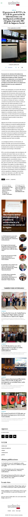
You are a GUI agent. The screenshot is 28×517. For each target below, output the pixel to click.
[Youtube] (14, 436)
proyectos (13, 179)
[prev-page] (21, 202)
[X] (10, 436)
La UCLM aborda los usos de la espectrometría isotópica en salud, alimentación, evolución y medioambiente (9, 238)
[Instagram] (6, 436)
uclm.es (14, 10)
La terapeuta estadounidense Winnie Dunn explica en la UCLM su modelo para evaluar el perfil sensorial (13, 486)
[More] (22, 67)
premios (8, 179)
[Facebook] (3, 436)
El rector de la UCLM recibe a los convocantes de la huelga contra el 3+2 (13, 497)
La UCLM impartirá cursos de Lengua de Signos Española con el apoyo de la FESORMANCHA (20, 188)
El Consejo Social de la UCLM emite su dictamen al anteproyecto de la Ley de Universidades (8, 257)
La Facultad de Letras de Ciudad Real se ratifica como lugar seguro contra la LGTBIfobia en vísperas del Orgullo (13, 314)
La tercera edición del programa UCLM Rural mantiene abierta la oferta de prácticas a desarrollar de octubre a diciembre (7, 190)
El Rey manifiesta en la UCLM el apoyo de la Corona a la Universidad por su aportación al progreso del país (13, 492)
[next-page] (24, 202)
